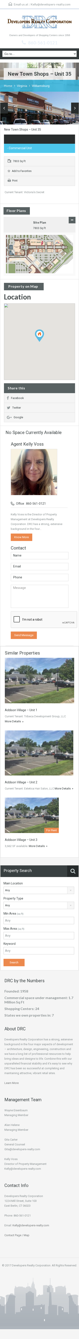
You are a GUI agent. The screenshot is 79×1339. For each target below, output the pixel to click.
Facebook (17, 398)
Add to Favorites (21, 171)
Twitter (16, 407)
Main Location (13, 883)
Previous (4, 108)
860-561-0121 (42, 43)
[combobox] (39, 890)
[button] (44, 342)
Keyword (10, 943)
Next (75, 108)
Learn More (11, 1083)
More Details (13, 721)
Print (15, 180)
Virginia (22, 86)
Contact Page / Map (16, 1235)
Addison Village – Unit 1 (21, 710)
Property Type (13, 898)
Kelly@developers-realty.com (50, 4)
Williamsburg (41, 86)
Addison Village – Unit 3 (21, 840)
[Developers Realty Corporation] (39, 22)
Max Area (14, 928)
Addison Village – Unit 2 (21, 782)
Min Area (13, 913)
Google (18, 417)
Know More (21, 537)
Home (8, 86)
